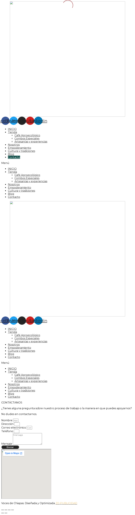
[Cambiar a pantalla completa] (9, 509)
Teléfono (7, 431)
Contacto (14, 157)
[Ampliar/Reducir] (12, 509)
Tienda (12, 132)
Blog (11, 154)
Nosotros (14, 144)
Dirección (7, 424)
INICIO (12, 129)
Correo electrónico (14, 427)
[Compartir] (6, 509)
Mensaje (7, 443)
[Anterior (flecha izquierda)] (2, 513)
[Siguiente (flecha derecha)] (6, 513)
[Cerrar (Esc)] (2, 509)
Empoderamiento (19, 147)
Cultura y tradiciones (21, 151)
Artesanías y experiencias (30, 141)
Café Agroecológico (27, 135)
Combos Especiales (26, 138)
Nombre (7, 420)
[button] (67, 163)
